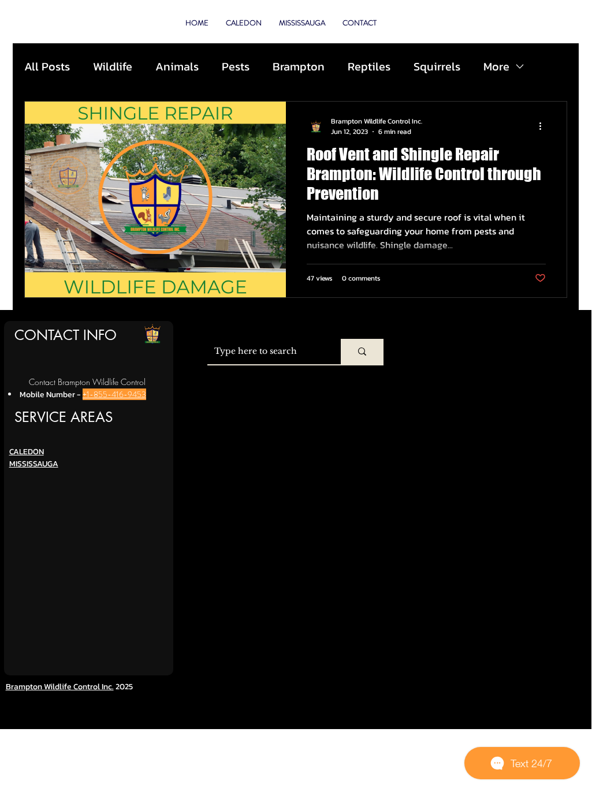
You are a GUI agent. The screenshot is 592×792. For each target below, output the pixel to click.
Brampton (299, 66)
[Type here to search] (362, 351)
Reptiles (369, 66)
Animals (177, 66)
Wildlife (112, 66)
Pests (236, 66)
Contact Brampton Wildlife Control (87, 381)
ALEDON (28, 452)
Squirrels (437, 66)
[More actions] (544, 126)
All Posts (47, 66)
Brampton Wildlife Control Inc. (60, 687)
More (496, 66)
